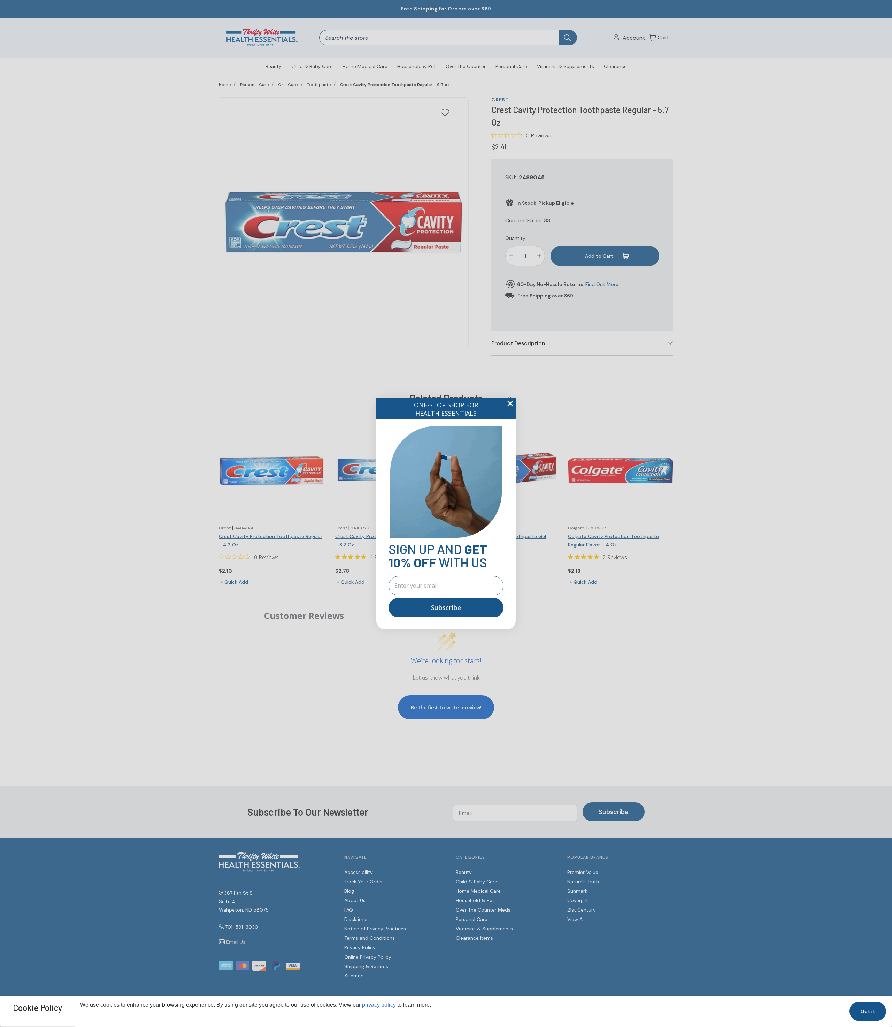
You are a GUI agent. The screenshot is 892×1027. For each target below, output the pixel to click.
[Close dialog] (510, 403)
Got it (868, 1011)
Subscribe (446, 607)
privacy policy (379, 1005)
